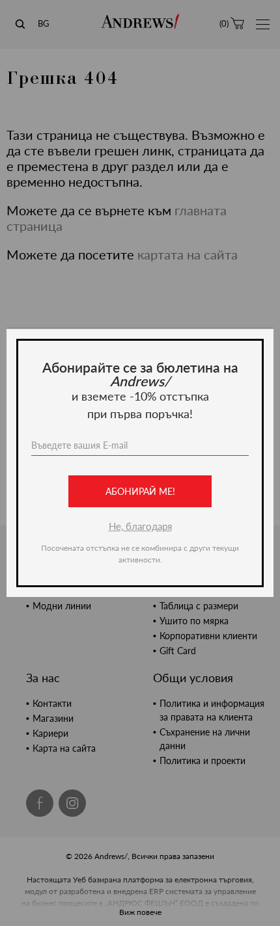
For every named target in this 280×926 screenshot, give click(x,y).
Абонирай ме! (140, 491)
